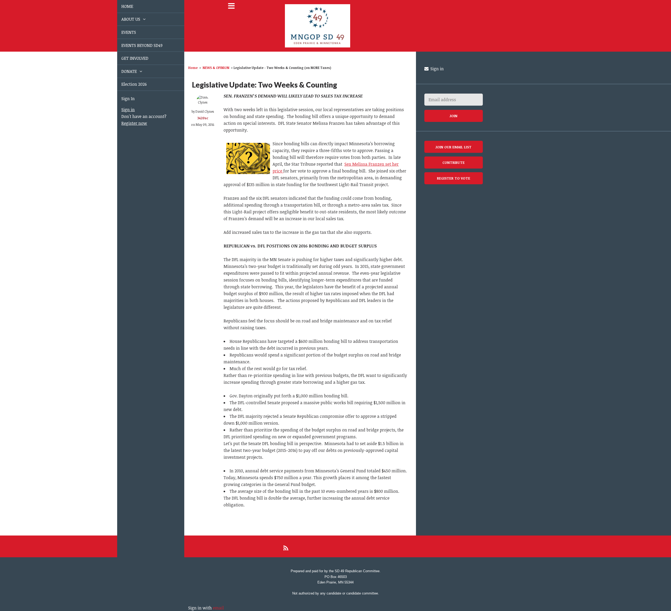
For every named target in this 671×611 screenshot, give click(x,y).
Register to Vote (453, 178)
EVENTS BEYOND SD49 (135, 45)
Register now (128, 123)
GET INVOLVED (128, 58)
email (218, 608)
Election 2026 (128, 84)
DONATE (123, 71)
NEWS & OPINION (216, 68)
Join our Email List (453, 146)
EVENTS (122, 32)
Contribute (453, 162)
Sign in (122, 109)
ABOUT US (125, 19)
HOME (121, 6)
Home (193, 68)
